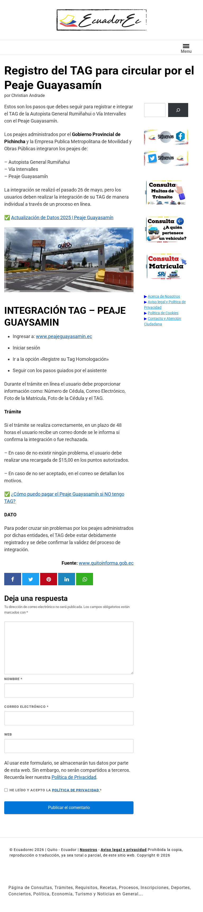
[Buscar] (178, 110)
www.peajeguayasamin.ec (64, 336)
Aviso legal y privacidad (124, 850)
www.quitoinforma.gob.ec (106, 563)
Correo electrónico (26, 707)
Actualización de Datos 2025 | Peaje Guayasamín (62, 217)
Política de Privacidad (74, 777)
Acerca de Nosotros (164, 296)
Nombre (13, 679)
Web (8, 734)
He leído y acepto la (56, 790)
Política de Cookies (163, 313)
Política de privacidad (76, 790)
